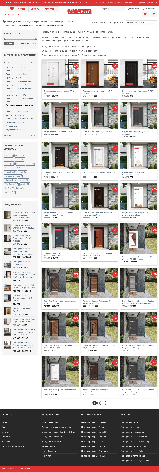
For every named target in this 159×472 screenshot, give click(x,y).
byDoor (8, 156)
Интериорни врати (13, 115)
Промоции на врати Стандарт (18, 70)
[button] (156, 2)
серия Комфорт (49, 451)
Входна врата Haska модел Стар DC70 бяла (99, 173)
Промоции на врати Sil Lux (17, 78)
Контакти (128, 3)
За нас (95, 3)
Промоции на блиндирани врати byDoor (19, 89)
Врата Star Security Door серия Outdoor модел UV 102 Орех (60, 346)
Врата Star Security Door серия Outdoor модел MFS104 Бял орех (138, 258)
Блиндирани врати (13, 122)
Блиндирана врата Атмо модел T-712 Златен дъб (98, 92)
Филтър (9, 43)
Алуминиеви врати (13, 130)
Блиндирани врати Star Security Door (59, 432)
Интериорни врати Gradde (93, 427)
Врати (21, 9)
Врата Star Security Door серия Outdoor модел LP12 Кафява (99, 391)
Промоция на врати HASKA (17, 95)
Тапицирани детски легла (132, 432)
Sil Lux (22, 172)
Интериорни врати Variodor (93, 437)
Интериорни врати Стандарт (94, 451)
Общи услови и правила (144, 3)
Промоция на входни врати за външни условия (19, 106)
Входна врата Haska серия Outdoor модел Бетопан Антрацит (58, 214)
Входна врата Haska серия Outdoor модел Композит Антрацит (58, 254)
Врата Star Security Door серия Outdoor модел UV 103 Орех (99, 346)
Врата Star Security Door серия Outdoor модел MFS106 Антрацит (60, 302)
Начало (5, 25)
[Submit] (123, 9)
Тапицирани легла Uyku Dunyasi (136, 461)
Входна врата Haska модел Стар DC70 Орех (59, 173)
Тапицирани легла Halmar (133, 456)
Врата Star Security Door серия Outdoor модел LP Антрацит (138, 391)
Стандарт (9, 192)
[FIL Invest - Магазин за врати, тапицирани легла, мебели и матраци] (79, 11)
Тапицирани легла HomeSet (134, 437)
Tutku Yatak (10, 180)
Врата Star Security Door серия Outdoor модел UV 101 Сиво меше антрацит (138, 302)
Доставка (118, 3)
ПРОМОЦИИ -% (11, 14)
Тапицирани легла (129, 422)
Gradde (9, 164)
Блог (102, 3)
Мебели (35, 9)
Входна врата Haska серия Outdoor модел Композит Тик (97, 254)
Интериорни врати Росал (93, 456)
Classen (19, 156)
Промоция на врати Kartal (16, 85)
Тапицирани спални (130, 427)
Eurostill (9, 160)
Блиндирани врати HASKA (54, 441)
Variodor (24, 184)
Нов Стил (9, 188)
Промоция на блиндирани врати (19, 81)
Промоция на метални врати (18, 111)
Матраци (50, 9)
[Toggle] (34, 62)
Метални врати (12, 126)
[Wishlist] (145, 14)
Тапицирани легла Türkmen (133, 446)
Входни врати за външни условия (19, 119)
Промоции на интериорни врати (19, 67)
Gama (19, 160)
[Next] (104, 403)
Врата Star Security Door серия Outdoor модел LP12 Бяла (60, 391)
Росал (20, 188)
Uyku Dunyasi (11, 184)
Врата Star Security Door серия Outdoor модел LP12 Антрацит (138, 346)
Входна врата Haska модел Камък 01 (98, 132)
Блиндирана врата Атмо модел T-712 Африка (137, 92)
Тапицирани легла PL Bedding (135, 441)
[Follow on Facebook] (3, 3)
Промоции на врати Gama (16, 74)
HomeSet (9, 168)
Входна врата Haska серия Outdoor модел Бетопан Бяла (136, 173)
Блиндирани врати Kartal (53, 437)
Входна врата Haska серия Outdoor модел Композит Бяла (136, 214)
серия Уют (46, 456)
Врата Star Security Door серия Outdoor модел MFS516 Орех (99, 302)
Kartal (20, 168)
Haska (31, 164)
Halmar (20, 164)
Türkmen (23, 180)
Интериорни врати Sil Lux (93, 446)
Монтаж (110, 3)
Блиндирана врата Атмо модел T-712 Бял (59, 92)
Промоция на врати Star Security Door (19, 100)
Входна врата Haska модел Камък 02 (59, 132)
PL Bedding (10, 172)
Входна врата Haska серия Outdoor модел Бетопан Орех (97, 214)
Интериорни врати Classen (93, 422)
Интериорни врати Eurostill (93, 432)
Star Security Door (13, 176)
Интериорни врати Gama (92, 441)
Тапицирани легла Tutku (132, 451)
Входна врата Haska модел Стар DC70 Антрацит (138, 133)
